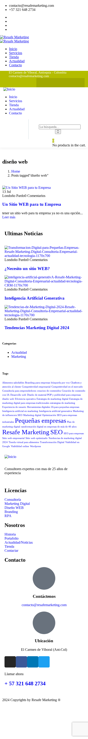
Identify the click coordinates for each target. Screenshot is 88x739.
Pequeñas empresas (40, 420)
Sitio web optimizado (36, 438)
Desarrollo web (18, 395)
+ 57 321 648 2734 (25, 683)
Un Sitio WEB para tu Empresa (31, 204)
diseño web (8, 399)
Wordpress (35, 446)
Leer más (8, 217)
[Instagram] (51, 82)
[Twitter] (44, 661)
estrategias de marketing (62, 403)
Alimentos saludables (13, 382)
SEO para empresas (74, 433)
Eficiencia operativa (25, 399)
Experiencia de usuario (14, 407)
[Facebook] (60, 82)
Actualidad (19, 352)
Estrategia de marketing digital (52, 399)
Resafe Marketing (25, 432)
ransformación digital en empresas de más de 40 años (48, 426)
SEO (56, 432)
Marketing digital (32, 415)
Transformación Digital (52, 442)
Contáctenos (44, 596)
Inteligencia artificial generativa (55, 411)
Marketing (18, 356)
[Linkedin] (69, 82)
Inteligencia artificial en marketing (20, 411)
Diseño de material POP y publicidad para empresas (54, 395)
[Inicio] (9, 89)
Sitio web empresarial (13, 438)
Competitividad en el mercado (67, 387)
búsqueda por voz (60, 382)
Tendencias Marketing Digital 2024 (37, 327)
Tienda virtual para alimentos (24, 442)
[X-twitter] (78, 82)
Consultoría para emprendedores (19, 391)
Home (15, 171)
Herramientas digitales (38, 407)
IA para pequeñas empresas (65, 407)
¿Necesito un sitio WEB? (27, 268)
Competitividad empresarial (36, 387)
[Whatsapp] (42, 82)
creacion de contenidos (49, 391)
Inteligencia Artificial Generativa (35, 298)
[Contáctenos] (44, 578)
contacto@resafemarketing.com (44, 605)
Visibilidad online (20, 446)
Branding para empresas (37, 382)
